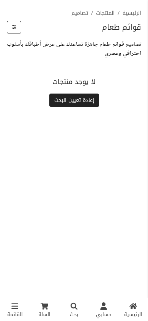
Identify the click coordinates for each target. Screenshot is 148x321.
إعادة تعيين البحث (74, 100)
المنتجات (105, 13)
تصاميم (79, 13)
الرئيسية (132, 13)
